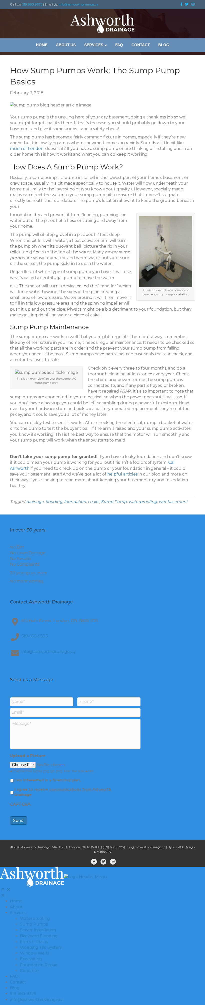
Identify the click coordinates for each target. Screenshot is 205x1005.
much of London (27, 148)
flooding (54, 501)
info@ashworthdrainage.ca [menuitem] (37, 999)
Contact (141, 45)
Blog (163, 45)
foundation (75, 501)
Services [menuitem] (18, 912)
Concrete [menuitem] (29, 970)
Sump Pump (114, 501)
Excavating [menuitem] (31, 959)
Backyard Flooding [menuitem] (39, 936)
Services (93, 45)
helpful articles (122, 474)
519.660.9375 (32, 4)
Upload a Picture (28, 755)
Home (42, 45)
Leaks (93, 501)
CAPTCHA (20, 804)
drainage (35, 501)
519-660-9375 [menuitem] (23, 993)
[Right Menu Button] (5, 889)
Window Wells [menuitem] (34, 953)
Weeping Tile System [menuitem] (41, 947)
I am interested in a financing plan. (47, 780)
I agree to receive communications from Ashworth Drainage (62, 792)
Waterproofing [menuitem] (35, 918)
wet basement (173, 501)
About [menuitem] (16, 907)
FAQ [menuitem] (14, 976)
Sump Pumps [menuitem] (34, 924)
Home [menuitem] (16, 901)
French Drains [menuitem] (34, 941)
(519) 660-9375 (113, 847)
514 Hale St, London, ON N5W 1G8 (76, 847)
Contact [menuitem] (18, 982)
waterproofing (142, 501)
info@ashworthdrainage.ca (78, 4)
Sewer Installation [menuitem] (38, 930)
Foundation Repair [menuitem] (39, 965)
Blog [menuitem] (15, 988)
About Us (66, 45)
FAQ (119, 45)
